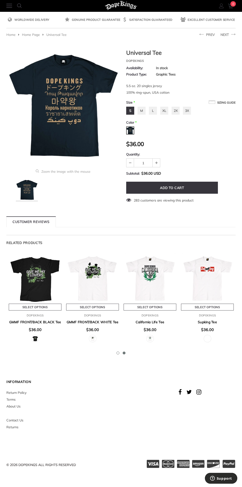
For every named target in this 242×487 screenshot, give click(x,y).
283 (136, 200)
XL (164, 111)
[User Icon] (221, 6)
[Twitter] (189, 392)
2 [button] (124, 353)
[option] (35, 20)
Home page (31, 35)
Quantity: (133, 154)
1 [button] (118, 353)
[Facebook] (180, 392)
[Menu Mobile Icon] (9, 6)
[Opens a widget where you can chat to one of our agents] (221, 479)
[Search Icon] (19, 6)
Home (11, 35)
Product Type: (136, 74)
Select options (35, 307)
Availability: (134, 68)
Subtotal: (133, 173)
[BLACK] (35, 338)
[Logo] (121, 5)
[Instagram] (198, 392)
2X (176, 111)
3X (187, 111)
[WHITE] (92, 338)
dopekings (135, 61)
